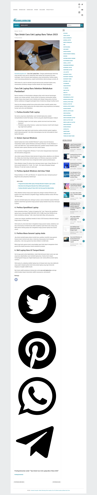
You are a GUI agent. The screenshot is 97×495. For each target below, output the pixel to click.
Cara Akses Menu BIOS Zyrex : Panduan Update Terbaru (76, 194)
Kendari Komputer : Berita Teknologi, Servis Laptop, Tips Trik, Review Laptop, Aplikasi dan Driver (50, 490)
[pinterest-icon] (82, 15)
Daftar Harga (66, 47)
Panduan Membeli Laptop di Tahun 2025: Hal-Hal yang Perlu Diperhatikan (36, 188)
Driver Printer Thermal (69, 53)
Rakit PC (65, 92)
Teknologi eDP (66, 133)
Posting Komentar (18, 37)
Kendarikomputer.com (20, 73)
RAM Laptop (66, 90)
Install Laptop (67, 63)
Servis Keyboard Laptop (69, 117)
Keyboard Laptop (67, 67)
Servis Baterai (66, 113)
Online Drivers (67, 85)
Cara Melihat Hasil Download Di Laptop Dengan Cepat (75, 228)
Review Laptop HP (67, 104)
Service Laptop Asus (68, 110)
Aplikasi (65, 33)
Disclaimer (42, 9)
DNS (64, 44)
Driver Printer (67, 51)
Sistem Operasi (67, 126)
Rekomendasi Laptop (68, 97)
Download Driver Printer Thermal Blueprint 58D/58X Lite (76, 165)
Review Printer (67, 108)
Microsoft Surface (68, 76)
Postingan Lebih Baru (19, 482)
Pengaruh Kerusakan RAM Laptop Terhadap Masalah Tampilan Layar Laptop (36, 183)
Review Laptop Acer (68, 99)
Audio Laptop (66, 35)
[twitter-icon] (82, 4)
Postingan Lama (56, 482)
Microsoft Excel (67, 74)
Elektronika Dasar (68, 60)
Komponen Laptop (67, 69)
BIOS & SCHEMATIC (67, 37)
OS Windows (66, 83)
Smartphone (66, 131)
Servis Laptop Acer (68, 120)
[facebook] (16, 279)
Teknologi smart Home (68, 136)
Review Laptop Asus (68, 101)
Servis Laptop (24, 25)
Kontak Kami (30, 9)
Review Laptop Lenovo (68, 106)
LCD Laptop (66, 72)
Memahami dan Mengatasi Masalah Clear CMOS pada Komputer (33, 185)
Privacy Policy (50, 9)
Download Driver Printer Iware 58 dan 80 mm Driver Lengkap (76, 156)
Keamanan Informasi (68, 65)
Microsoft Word (67, 78)
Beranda (15, 9)
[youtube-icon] (82, 10)
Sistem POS (66, 129)
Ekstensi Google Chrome (69, 58)
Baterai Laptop (67, 40)
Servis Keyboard (67, 115)
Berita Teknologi (67, 42)
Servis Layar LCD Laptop (69, 122)
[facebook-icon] (79, 4)
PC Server (65, 88)
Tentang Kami (22, 9)
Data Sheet (66, 49)
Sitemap (36, 9)
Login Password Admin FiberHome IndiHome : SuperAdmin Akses (75, 146)
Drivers (65, 56)
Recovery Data (66, 94)
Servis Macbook (67, 124)
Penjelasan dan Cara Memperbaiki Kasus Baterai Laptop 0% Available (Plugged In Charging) (75, 206)
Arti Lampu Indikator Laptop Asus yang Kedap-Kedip (75, 218)
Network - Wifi (67, 81)
